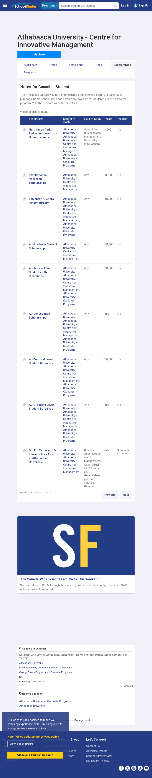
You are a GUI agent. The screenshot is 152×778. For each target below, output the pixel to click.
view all (128, 686)
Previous (109, 495)
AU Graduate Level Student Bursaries (41, 406)
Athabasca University (70, 131)
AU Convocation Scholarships (39, 315)
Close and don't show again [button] (35, 755)
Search (115, 5)
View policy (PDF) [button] (21, 743)
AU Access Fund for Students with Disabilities (42, 272)
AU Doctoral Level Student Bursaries (41, 361)
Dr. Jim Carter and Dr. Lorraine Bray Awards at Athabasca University (43, 456)
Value (108, 119)
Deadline (122, 119)
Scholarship (36, 119)
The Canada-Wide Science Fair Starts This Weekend (59, 579)
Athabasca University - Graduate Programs (70, 160)
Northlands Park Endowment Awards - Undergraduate (43, 133)
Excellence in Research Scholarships (38, 178)
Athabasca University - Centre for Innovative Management (71, 144)
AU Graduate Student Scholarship (43, 246)
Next (126, 495)
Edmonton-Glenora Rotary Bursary (41, 201)
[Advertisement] (76, 21)
